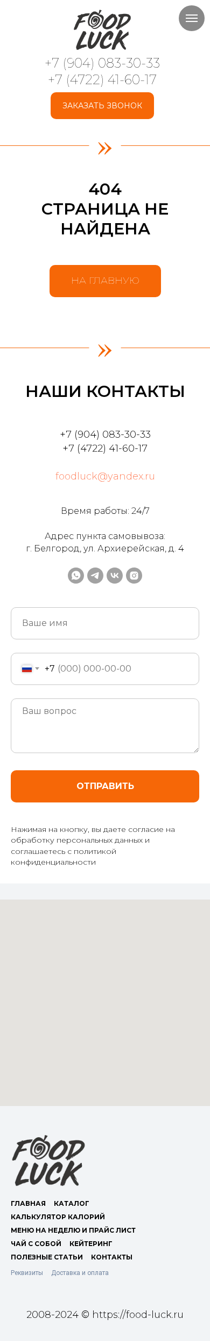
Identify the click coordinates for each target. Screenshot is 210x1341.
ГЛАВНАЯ (28, 1203)
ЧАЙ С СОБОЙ (36, 1244)
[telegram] (95, 576)
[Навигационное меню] (192, 18)
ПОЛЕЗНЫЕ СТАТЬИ (47, 1257)
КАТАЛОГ (71, 1203)
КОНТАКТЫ (111, 1257)
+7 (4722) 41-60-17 (102, 79)
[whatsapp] (76, 576)
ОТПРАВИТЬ (105, 786)
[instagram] (134, 576)
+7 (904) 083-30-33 (102, 63)
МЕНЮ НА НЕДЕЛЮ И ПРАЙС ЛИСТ (73, 1230)
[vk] (115, 576)
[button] (102, 105)
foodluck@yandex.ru (105, 476)
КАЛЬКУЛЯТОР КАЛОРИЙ (58, 1217)
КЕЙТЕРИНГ (91, 1244)
